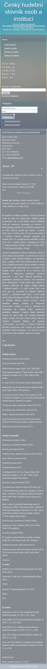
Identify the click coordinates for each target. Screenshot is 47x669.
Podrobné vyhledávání (10, 96)
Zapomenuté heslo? (12, 125)
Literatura (26, 193)
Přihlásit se (8, 118)
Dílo (19, 193)
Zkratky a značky (10, 48)
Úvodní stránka (10, 45)
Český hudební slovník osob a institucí (23, 12)
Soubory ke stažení (11, 55)
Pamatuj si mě (6, 114)
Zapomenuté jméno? (12, 121)
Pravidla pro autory (11, 52)
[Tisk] (42, 169)
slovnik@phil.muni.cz (15, 158)
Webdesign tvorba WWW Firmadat (24, 666)
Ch (8, 67)
